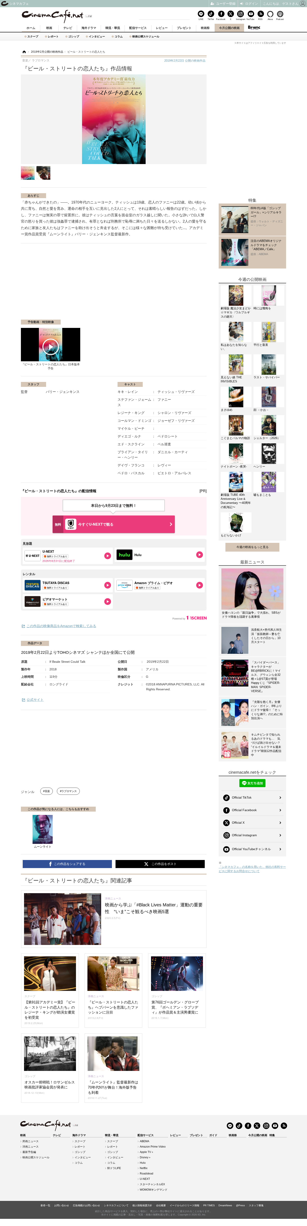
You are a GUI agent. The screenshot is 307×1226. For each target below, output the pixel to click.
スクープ (32, 36)
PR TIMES (209, 1205)
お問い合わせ (61, 1205)
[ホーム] (24, 52)
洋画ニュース (30, 1146)
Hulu (143, 1162)
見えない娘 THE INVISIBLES (231, 379)
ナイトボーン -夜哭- (234, 466)
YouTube (250, 19)
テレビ (67, 28)
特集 (272, 1135)
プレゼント (184, 28)
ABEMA (144, 1141)
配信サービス (138, 28)
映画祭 (205, 28)
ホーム (31, 28)
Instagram (240, 19)
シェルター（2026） (267, 438)
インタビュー (97, 36)
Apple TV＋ (147, 1152)
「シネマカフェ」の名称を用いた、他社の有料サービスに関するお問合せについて (252, 869)
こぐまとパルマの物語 (235, 438)
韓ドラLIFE (114, 1168)
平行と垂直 (261, 345)
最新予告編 (29, 1152)
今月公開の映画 (229, 28)
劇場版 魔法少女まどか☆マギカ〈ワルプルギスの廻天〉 (236, 312)
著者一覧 (45, 1205)
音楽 (47, 791)
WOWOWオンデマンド (153, 1189)
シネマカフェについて (116, 1205)
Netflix (143, 1168)
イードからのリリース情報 (184, 1205)
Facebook (220, 19)
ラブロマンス (69, 791)
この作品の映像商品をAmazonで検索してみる (61, 626)
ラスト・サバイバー (267, 377)
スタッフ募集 (256, 1205)
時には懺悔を (262, 308)
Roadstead (146, 1173)
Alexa (270, 19)
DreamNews (225, 1205)
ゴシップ (73, 36)
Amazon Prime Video (153, 1146)
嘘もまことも (262, 494)
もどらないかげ (231, 535)
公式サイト (35, 700)
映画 (49, 28)
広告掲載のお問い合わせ (86, 1205)
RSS (260, 19)
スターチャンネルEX (152, 1184)
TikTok (211, 19)
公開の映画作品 (184, 60)
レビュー (162, 28)
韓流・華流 (112, 28)
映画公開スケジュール (145, 36)
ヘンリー (259, 466)
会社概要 (161, 1205)
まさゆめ (226, 410)
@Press (240, 1205)
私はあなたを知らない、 (234, 347)
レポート (53, 36)
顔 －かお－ (261, 410)
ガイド (213, 1135)
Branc (254, 28)
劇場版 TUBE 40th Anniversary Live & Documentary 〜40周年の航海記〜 (236, 501)
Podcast (280, 19)
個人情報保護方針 (142, 1205)
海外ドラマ (89, 28)
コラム (119, 36)
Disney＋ (145, 1157)
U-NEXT (145, 1179)
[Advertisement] (74, 283)
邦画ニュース (30, 1141)
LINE (201, 19)
